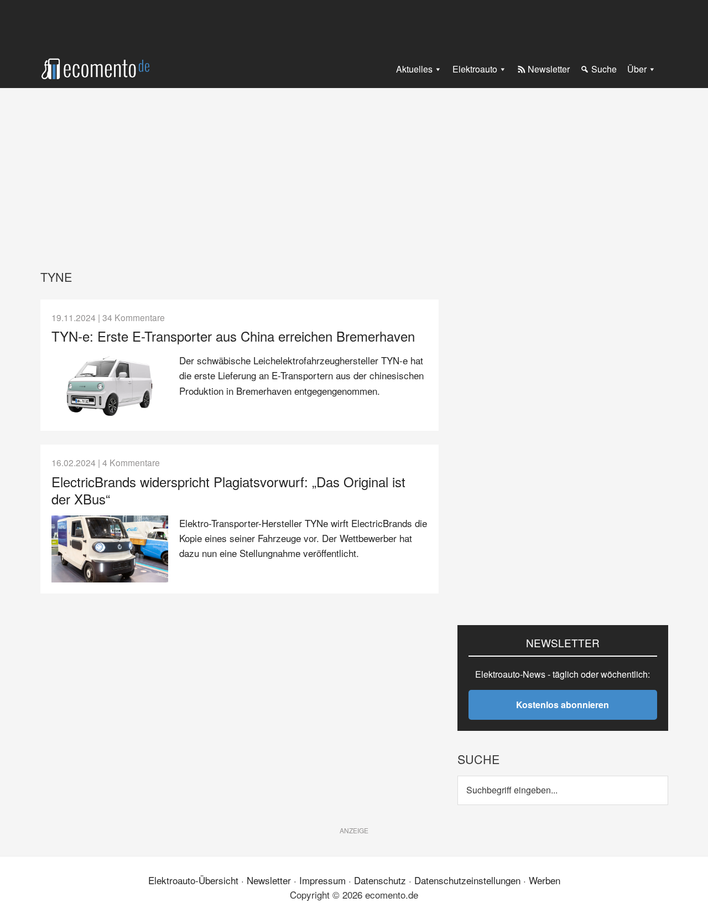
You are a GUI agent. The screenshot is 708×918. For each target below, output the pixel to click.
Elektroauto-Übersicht (193, 880)
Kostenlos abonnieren (562, 704)
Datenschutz (380, 880)
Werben (544, 880)
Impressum (322, 880)
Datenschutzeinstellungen (467, 880)
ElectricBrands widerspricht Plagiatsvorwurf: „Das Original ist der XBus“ (228, 490)
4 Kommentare (131, 462)
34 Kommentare (133, 317)
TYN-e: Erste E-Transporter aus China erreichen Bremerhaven (233, 335)
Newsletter (269, 880)
